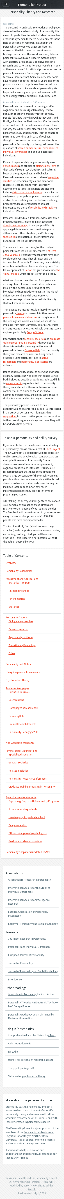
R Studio (13, 1051)
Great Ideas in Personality (22, 994)
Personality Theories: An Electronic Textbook (33, 1002)
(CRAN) (51, 1035)
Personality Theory (16, 617)
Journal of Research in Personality (27, 938)
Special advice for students (21, 797)
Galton (28, 270)
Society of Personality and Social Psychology (33, 924)
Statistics (14, 606)
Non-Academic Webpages (20, 743)
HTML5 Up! (47, 1182)
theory (20, 313)
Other (12, 653)
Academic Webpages (17, 688)
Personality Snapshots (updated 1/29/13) (29, 852)
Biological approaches (21, 621)
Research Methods (19, 590)
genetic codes (11, 166)
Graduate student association (25, 841)
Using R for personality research (25, 1059)
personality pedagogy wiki (22, 1014)
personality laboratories (34, 361)
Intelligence (15, 979)
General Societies (18, 762)
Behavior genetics (18, 629)
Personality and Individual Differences (29, 947)
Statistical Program (19, 582)
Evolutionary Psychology (22, 645)
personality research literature (20, 317)
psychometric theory (33, 1076)
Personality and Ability (18, 664)
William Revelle (17, 1178)
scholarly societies (34, 339)
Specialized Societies (21, 754)
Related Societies (18, 770)
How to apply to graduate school (27, 817)
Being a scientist (18, 825)
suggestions (10, 416)
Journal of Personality (20, 963)
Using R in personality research (23, 672)
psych (16, 1068)
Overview (11, 563)
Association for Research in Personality (29, 879)
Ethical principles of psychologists (28, 833)
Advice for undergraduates (24, 809)
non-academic (14, 383)
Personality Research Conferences (28, 778)
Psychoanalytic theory (21, 637)
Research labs (16, 700)
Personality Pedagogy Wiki (23, 732)
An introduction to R (19, 1043)
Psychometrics (17, 598)
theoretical (9, 237)
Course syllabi (32, 350)
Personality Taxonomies (19, 571)
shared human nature (29, 148)
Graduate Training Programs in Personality (32, 786)
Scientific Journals (19, 692)
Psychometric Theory (18, 680)
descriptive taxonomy (15, 225)
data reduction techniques (27, 192)
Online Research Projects (22, 724)
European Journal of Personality (26, 955)
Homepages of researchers (23, 708)
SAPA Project (53, 449)
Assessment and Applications (22, 579)
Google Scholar (35, 332)
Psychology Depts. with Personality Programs (34, 801)
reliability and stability (43, 207)
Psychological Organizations (21, 751)
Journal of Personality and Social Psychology (33, 971)
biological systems (46, 166)
